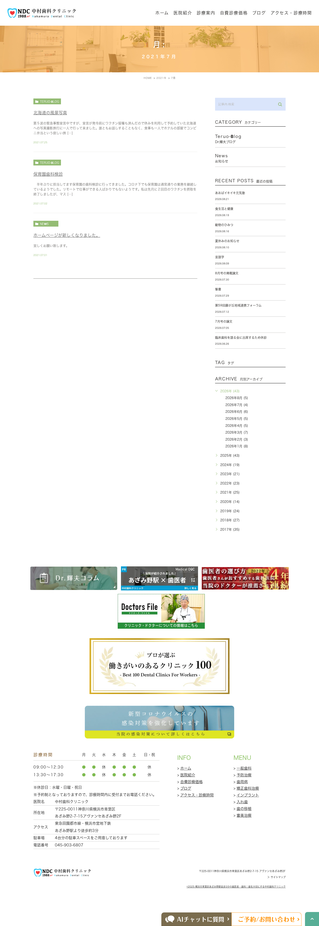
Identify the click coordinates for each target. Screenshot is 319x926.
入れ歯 (242, 802)
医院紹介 (187, 775)
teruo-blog (49, 101)
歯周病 (242, 782)
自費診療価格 (234, 13)
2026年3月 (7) (236, 432)
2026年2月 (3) (236, 439)
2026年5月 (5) (236, 418)
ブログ (185, 788)
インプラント (248, 795)
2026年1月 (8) (236, 446)
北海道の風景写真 (50, 113)
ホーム (162, 13)
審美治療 (244, 815)
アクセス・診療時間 (291, 13)
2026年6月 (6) (236, 411)
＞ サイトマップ (276, 877)
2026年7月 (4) (236, 405)
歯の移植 (244, 808)
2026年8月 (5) (236, 398)
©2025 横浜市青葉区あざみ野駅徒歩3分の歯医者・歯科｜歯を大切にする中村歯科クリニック (236, 886)
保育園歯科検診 (48, 174)
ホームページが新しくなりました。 (66, 235)
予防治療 (244, 775)
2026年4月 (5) (236, 425)
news (44, 223)
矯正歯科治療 (248, 788)
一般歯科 (244, 768)
